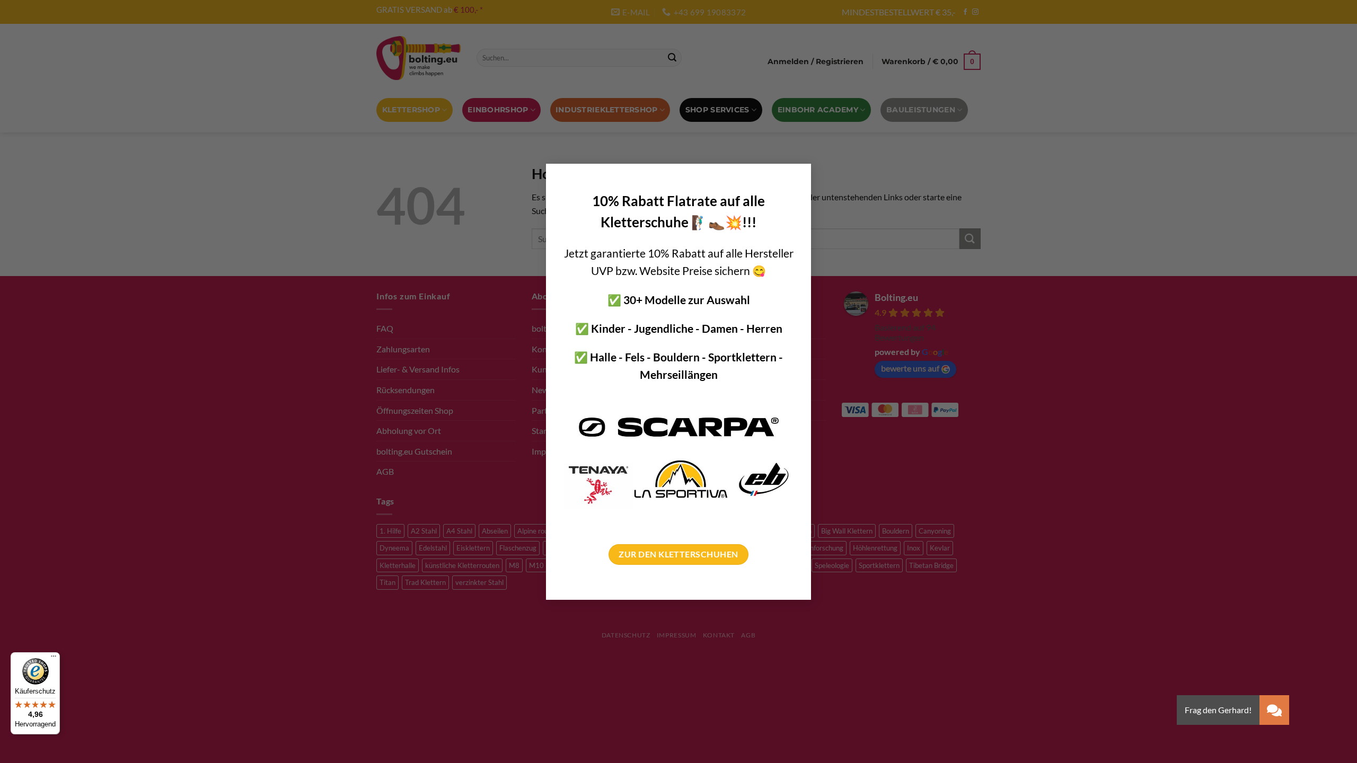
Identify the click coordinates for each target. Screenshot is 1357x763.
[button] (1274, 710)
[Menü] (53, 658)
